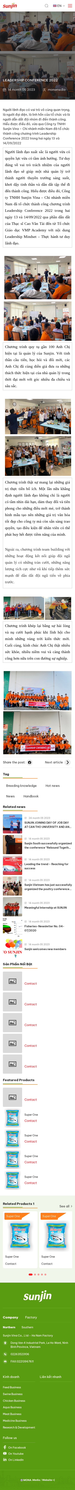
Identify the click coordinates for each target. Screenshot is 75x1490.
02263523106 (20, 1354)
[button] (30, 1274)
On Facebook (17, 1447)
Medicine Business (15, 1420)
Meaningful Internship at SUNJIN (45, 907)
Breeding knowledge (21, 786)
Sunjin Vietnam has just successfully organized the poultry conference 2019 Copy (48, 887)
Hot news (53, 786)
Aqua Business (12, 1407)
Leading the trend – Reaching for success (46, 866)
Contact (30, 983)
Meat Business (12, 1414)
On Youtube (15, 1453)
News (10, 796)
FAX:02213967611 (22, 1361)
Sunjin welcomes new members (45, 949)
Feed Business (12, 1387)
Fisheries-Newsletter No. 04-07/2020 (44, 928)
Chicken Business (14, 1401)
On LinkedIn (16, 1460)
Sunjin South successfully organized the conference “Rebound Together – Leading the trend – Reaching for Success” (48, 846)
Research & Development (19, 1427)
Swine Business (12, 1394)
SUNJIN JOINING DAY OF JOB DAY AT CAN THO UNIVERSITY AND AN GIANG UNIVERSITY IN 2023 (46, 825)
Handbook (31, 796)
